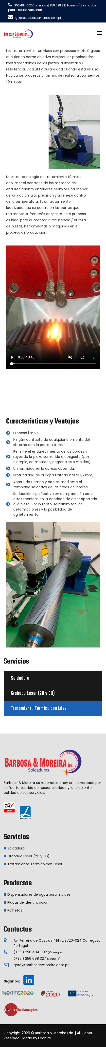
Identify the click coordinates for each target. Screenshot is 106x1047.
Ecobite (44, 1038)
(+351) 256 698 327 (37, 958)
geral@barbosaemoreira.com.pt (41, 964)
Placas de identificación (28, 902)
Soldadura (20, 678)
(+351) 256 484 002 (40, 952)
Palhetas (14, 910)
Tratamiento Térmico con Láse (39, 708)
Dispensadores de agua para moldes (39, 894)
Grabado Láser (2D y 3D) (33, 693)
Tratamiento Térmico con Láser (34, 864)
